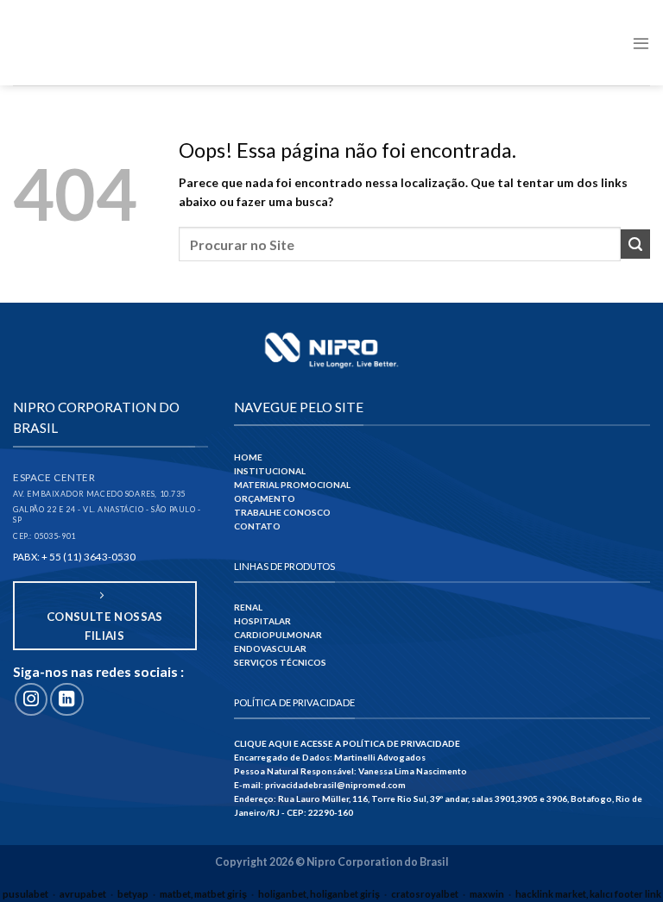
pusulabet (25, 893)
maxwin (487, 893)
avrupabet (83, 893)
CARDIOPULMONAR (278, 635)
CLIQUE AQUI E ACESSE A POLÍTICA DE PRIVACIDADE (347, 743)
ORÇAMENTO (264, 498)
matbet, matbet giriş (203, 893)
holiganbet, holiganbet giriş (319, 893)
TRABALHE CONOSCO (282, 512)
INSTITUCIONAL (270, 471)
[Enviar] (635, 244)
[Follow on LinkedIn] (66, 699)
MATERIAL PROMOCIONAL (292, 484)
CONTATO (257, 526)
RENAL (248, 607)
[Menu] (641, 42)
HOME (248, 457)
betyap (132, 893)
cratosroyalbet (424, 893)
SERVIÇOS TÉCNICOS (280, 662)
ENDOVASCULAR (270, 648)
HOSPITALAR (262, 621)
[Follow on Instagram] (31, 699)
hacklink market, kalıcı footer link (588, 893)
